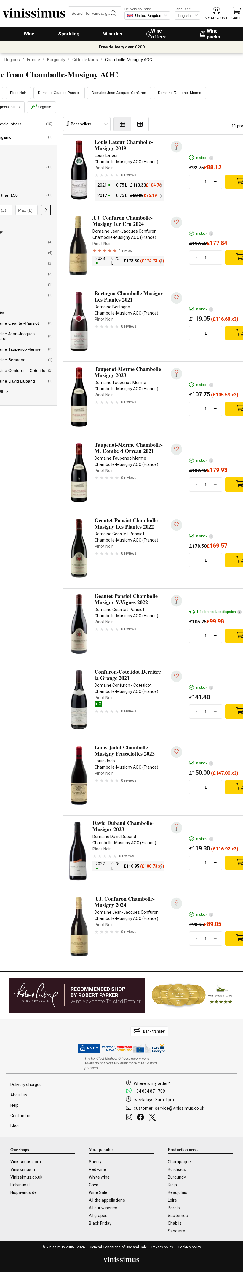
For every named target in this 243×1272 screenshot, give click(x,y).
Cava (93, 1184)
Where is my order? (152, 1083)
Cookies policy (189, 1247)
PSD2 (92, 1048)
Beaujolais (177, 1192)
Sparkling (68, 34)
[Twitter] (153, 1118)
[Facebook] (141, 1118)
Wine (29, 34)
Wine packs (213, 34)
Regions (12, 59)
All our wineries (103, 1207)
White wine (99, 1177)
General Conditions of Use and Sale (118, 1247)
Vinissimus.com (25, 1161)
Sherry (95, 1161)
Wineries (112, 34)
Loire (172, 1200)
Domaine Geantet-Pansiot (59, 93)
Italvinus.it (20, 1184)
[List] (122, 124)
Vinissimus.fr (23, 1169)
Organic (44, 107)
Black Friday (100, 1223)
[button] (216, 13)
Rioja (172, 1184)
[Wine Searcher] (193, 995)
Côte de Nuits (85, 59)
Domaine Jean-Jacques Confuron (119, 93)
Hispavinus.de (23, 1192)
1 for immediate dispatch (218, 612)
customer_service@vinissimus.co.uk (169, 1108)
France (33, 59)
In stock (203, 158)
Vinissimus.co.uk (26, 1177)
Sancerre (176, 1231)
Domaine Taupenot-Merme (179, 93)
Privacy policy (162, 1247)
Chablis (175, 1223)
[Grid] (140, 124)
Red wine (97, 1169)
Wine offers (158, 34)
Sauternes (178, 1215)
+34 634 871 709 (149, 1091)
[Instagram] (130, 1118)
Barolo (174, 1207)
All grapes (98, 1215)
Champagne (179, 1161)
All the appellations (107, 1200)
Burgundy (56, 59)
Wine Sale (98, 1192)
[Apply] (46, 210)
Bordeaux (177, 1169)
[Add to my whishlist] (176, 222)
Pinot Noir (18, 93)
